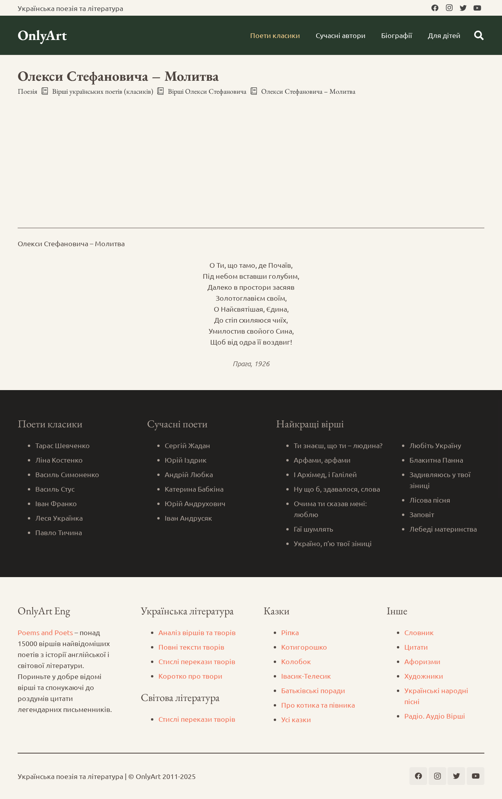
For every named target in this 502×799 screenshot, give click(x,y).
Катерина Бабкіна (194, 489)
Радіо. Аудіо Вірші (434, 716)
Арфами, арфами (322, 460)
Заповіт (421, 514)
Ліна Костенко (59, 460)
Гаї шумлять (313, 529)
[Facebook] (435, 8)
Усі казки (296, 719)
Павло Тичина (58, 532)
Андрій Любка (189, 474)
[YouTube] (477, 8)
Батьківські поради (313, 690)
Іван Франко (56, 503)
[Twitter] (463, 8)
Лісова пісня (429, 500)
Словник (419, 632)
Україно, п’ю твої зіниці (333, 543)
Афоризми (422, 661)
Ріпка (290, 632)
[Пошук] (478, 35)
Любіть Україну (435, 445)
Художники (423, 676)
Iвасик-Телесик (306, 676)
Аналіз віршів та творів (197, 632)
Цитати (416, 647)
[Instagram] (449, 8)
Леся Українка (59, 518)
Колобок (296, 661)
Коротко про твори (190, 676)
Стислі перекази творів (196, 661)
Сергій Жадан (187, 445)
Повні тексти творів (191, 647)
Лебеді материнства (443, 529)
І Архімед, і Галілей (325, 474)
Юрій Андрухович (195, 503)
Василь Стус (55, 489)
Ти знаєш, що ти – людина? (338, 445)
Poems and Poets (45, 632)
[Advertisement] (251, 155)
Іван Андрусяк (188, 518)
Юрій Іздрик (186, 460)
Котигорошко (304, 647)
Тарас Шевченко (62, 445)
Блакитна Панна (436, 460)
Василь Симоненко (67, 474)
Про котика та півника (318, 705)
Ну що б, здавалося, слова (337, 489)
